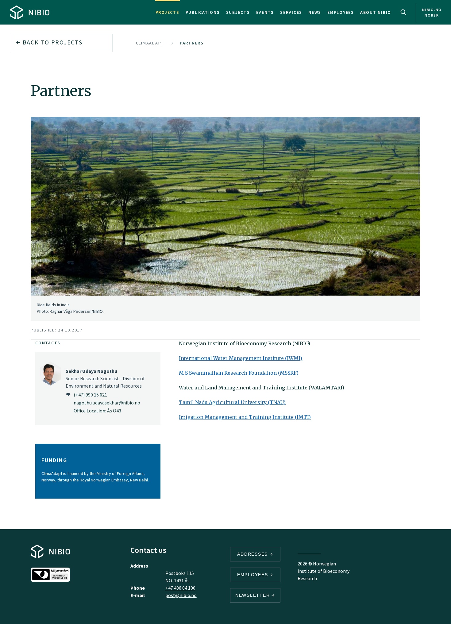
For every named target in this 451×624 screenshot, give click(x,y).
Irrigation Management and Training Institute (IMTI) (245, 417)
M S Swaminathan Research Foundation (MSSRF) (239, 373)
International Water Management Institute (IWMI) (240, 358)
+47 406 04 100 (180, 588)
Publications (203, 12)
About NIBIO (375, 12)
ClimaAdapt (150, 43)
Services (291, 12)
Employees (340, 12)
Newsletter (253, 595)
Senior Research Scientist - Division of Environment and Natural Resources (105, 378)
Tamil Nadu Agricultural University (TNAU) (232, 402)
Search (403, 12)
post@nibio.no (181, 595)
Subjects (238, 12)
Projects (167, 12)
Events (265, 12)
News (314, 12)
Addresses (253, 554)
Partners (192, 43)
